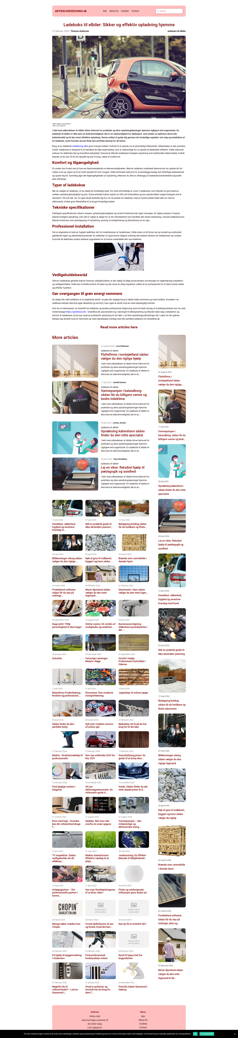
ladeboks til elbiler (177, 31)
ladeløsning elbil (80, 146)
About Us (113, 11)
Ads (105, 11)
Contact (135, 11)
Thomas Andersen (80, 31)
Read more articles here (119, 327)
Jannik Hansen (119, 382)
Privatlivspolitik (207, 1034)
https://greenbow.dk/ (76, 312)
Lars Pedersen (122, 346)
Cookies (125, 11)
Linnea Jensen (119, 423)
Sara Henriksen (120, 459)
